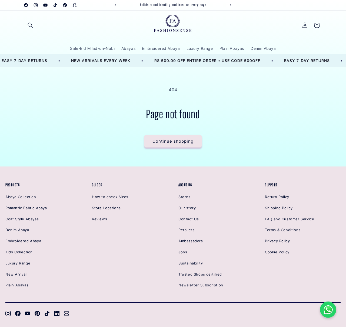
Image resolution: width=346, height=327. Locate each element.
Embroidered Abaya (23, 241)
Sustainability (190, 263)
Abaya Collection (20, 197)
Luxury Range (17, 263)
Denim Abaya (17, 230)
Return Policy (277, 197)
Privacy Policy (277, 241)
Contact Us (188, 219)
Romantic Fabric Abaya (26, 208)
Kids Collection (19, 252)
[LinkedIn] (56, 313)
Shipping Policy (279, 208)
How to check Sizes (110, 197)
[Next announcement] (231, 5)
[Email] (66, 313)
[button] (30, 25)
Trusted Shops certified (200, 274)
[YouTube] (27, 313)
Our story (187, 208)
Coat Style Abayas (22, 219)
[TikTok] (47, 313)
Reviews (99, 219)
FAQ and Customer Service (289, 219)
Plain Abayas (16, 285)
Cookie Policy (277, 252)
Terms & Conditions (283, 230)
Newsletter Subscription (200, 285)
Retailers (186, 230)
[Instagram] (8, 313)
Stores (184, 197)
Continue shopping (173, 141)
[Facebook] (18, 313)
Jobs (182, 252)
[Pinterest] (37, 313)
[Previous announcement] (115, 5)
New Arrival (16, 274)
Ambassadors (190, 241)
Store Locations (106, 208)
